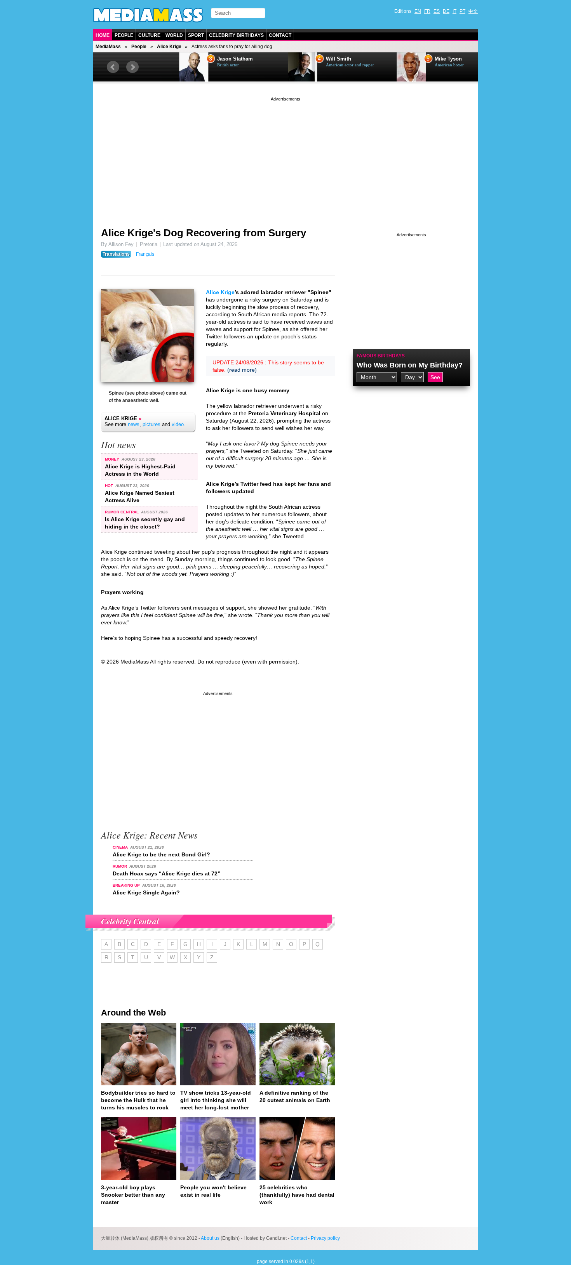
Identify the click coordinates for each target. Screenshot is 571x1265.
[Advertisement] (285, 157)
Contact (280, 35)
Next (132, 67)
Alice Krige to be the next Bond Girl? (161, 854)
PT (462, 11)
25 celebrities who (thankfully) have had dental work (296, 1194)
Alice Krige (169, 46)
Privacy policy (325, 1238)
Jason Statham (205, 59)
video (178, 424)
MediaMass (108, 46)
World (174, 35)
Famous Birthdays (381, 356)
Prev (113, 67)
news (133, 424)
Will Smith (309, 59)
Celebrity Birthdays (236, 35)
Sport (196, 35)
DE (446, 11)
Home (103, 35)
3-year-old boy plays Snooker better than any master (133, 1194)
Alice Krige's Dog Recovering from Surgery (203, 233)
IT (454, 11)
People (124, 35)
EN (417, 11)
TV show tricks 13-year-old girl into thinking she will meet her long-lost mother (215, 1100)
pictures (151, 424)
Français (145, 254)
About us (210, 1238)
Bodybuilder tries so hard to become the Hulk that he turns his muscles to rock (138, 1100)
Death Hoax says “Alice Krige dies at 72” (166, 873)
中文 (473, 11)
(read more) (242, 370)
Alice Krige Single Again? (146, 892)
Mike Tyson (418, 59)
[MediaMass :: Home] (148, 15)
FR (427, 11)
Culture (149, 35)
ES (436, 11)
